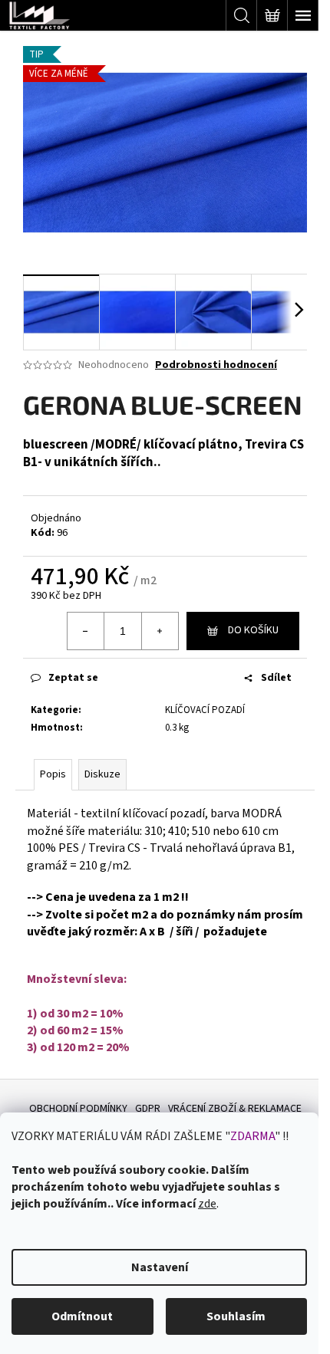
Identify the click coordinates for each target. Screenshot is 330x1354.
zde (207, 1203)
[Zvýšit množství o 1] (159, 631)
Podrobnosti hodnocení (216, 365)
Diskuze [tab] (102, 774)
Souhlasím (236, 1316)
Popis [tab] (53, 774)
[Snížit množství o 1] (86, 631)
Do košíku (253, 630)
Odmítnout (82, 1316)
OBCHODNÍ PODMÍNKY (78, 1108)
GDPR (147, 1108)
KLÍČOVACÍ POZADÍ (205, 710)
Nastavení (159, 1267)
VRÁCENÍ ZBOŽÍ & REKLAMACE (235, 1108)
